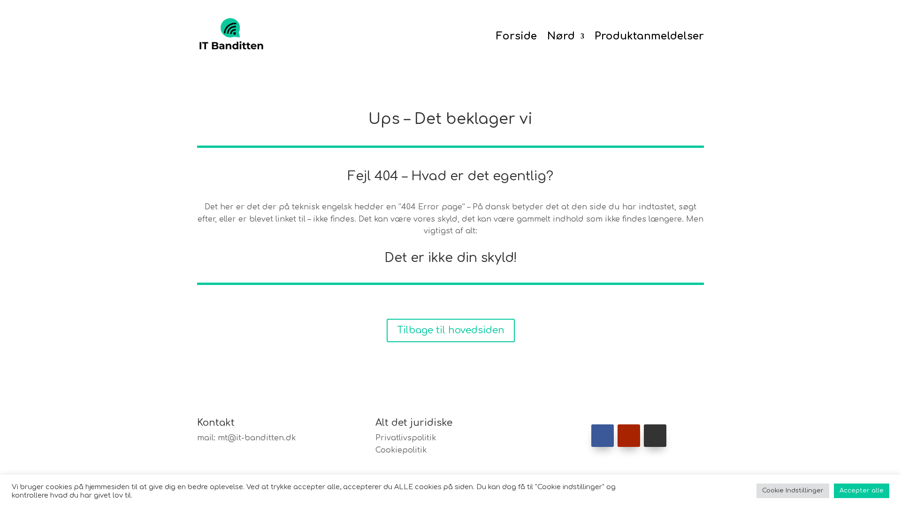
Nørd (561, 36)
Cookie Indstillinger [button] (793, 490)
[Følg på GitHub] (655, 435)
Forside (516, 36)
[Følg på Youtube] (629, 435)
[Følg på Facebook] (602, 435)
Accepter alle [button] (862, 490)
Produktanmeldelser (649, 36)
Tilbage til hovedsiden (450, 330)
